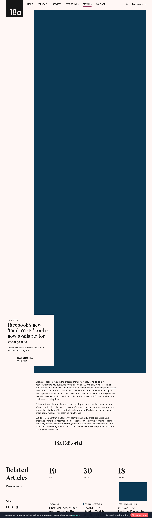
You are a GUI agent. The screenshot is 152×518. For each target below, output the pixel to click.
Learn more (76, 515)
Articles (87, 4)
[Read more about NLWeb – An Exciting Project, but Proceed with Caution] (132, 490)
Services (57, 4)
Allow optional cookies (139, 515)
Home (30, 4)
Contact (100, 4)
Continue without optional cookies (117, 515)
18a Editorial (25, 357)
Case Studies (72, 4)
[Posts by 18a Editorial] (43, 447)
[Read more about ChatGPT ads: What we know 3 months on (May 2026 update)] (63, 490)
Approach (43, 4)
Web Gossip (13, 320)
